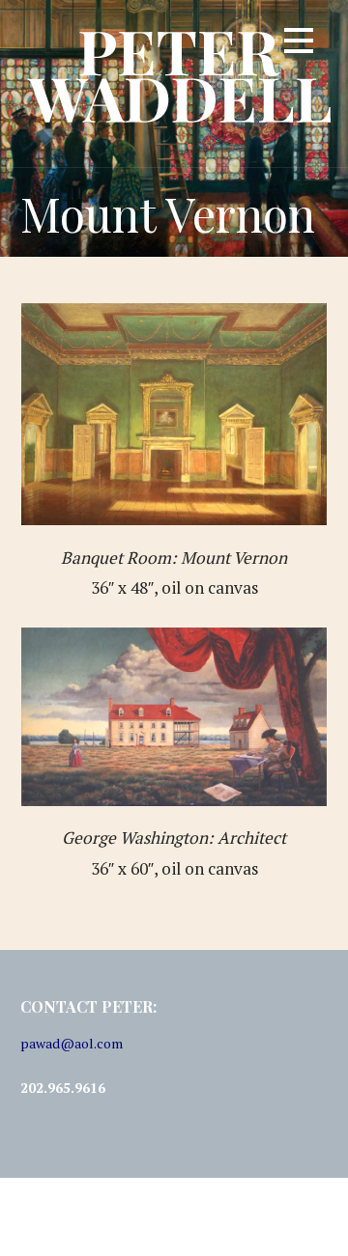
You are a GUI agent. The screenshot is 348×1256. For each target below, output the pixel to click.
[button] (299, 44)
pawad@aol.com (71, 1043)
